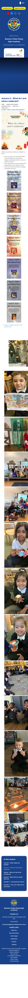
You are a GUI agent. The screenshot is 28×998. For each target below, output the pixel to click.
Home (2, 104)
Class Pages (14, 936)
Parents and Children (12, 104)
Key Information (14, 933)
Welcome (14, 930)
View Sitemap (14, 954)
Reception (15, 106)
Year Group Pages (5, 106)
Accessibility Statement (14, 956)
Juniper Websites (14, 952)
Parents (14, 942)
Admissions (14, 939)
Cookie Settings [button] (14, 961)
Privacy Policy (14, 959)
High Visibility (14, 957)
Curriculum (4, 108)
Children (14, 944)
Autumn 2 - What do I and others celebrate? (13, 109)
